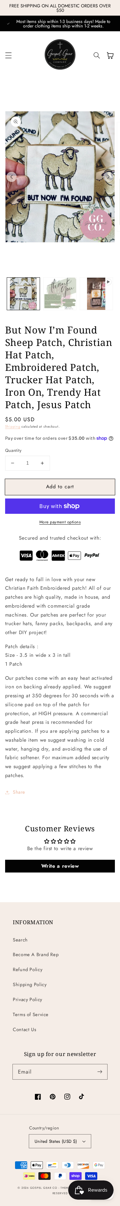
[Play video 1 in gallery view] (96, 294)
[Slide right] (108, 177)
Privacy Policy (27, 999)
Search (20, 939)
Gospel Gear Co (43, 1188)
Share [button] (19, 792)
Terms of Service (31, 1014)
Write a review (60, 866)
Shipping (12, 426)
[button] (8, 55)
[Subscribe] (99, 1071)
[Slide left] (11, 177)
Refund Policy (27, 969)
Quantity (13, 450)
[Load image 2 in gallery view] (59, 294)
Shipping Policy (29, 984)
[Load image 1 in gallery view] (23, 294)
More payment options (60, 522)
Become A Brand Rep (36, 954)
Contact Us (24, 1029)
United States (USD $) (56, 1141)
